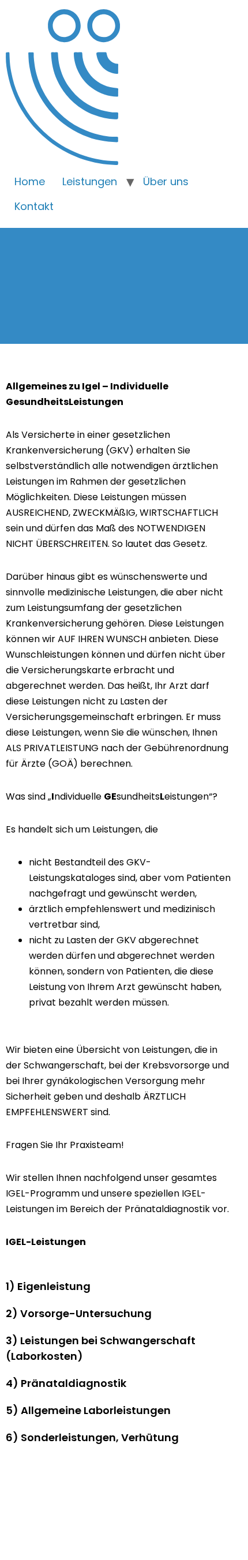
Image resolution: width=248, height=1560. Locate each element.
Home (29, 181)
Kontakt (34, 206)
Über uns (166, 181)
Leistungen (89, 181)
